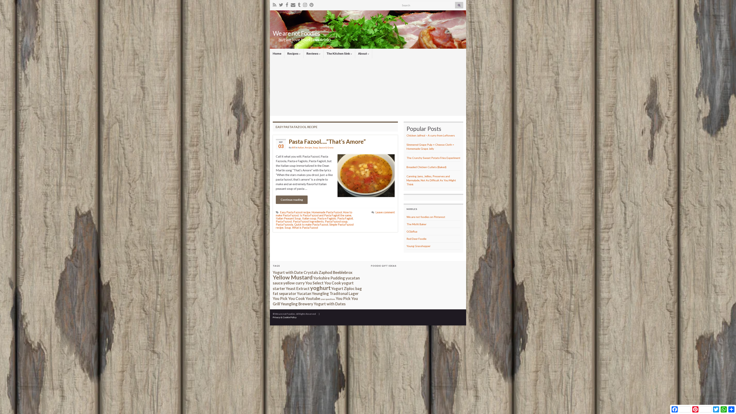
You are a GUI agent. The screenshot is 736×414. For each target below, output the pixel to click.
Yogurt (337, 288)
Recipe (308, 147)
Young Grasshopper (418, 246)
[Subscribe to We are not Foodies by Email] (293, 4)
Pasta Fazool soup (336, 221)
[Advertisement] (368, 87)
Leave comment (385, 212)
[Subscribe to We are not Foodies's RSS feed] (274, 4)
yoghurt (320, 287)
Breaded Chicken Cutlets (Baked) (426, 167)
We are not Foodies (296, 33)
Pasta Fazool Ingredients (308, 221)
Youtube (313, 298)
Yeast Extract (298, 288)
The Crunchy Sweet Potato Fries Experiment (433, 157)
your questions (328, 299)
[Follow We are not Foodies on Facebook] (287, 4)
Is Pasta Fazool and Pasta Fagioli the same (325, 215)
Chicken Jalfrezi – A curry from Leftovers (431, 135)
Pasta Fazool (284, 221)
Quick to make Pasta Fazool (311, 224)
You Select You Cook (323, 283)
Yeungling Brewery (297, 303)
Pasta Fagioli (345, 218)
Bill (293, 147)
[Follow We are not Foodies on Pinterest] (312, 4)
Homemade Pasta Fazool (327, 212)
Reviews (312, 53)
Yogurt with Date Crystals (295, 272)
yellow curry (294, 283)
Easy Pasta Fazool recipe (295, 212)
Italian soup (309, 218)
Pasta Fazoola (284, 224)
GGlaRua (412, 231)
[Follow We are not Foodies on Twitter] (281, 4)
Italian (301, 147)
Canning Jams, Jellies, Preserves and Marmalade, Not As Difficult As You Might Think (431, 180)
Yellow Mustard (293, 277)
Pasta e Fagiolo (326, 218)
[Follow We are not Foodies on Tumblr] (299, 4)
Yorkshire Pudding (329, 278)
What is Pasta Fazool (305, 227)
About (363, 53)
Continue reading (292, 199)
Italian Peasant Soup (288, 218)
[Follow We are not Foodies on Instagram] (305, 4)
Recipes (293, 53)
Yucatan (304, 293)
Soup (288, 227)
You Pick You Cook (289, 298)
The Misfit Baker (416, 224)
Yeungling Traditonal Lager (335, 293)
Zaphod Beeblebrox (335, 272)
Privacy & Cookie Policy (285, 317)
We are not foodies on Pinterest (426, 217)
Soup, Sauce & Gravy (323, 147)
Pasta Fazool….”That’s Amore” (327, 141)
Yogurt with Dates (330, 303)
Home (277, 53)
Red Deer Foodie (416, 238)
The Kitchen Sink (338, 53)
